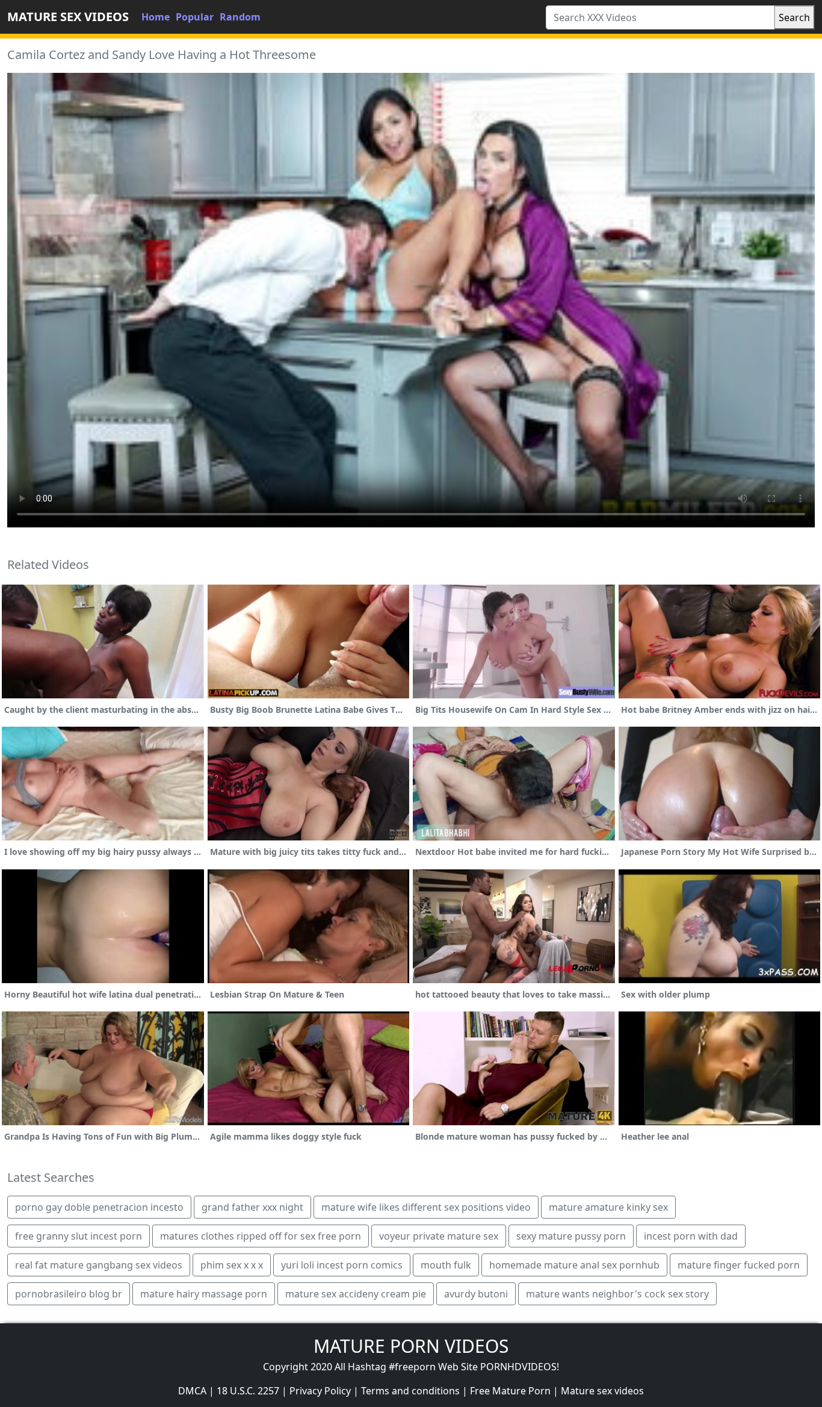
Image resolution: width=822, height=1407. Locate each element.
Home (155, 16)
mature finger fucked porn (739, 1265)
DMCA (192, 1390)
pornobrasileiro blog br (68, 1293)
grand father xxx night (252, 1207)
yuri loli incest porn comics (342, 1265)
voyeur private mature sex (438, 1236)
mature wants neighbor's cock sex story (617, 1293)
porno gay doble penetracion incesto (99, 1207)
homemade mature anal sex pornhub (574, 1265)
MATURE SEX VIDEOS (68, 16)
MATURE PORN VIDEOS (411, 1346)
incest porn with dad (691, 1236)
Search (794, 17)
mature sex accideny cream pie (355, 1293)
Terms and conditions (410, 1390)
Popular (195, 16)
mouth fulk (446, 1265)
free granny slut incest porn (78, 1236)
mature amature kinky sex (608, 1207)
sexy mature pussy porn (571, 1236)
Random (240, 16)
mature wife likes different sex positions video (426, 1207)
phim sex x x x (231, 1265)
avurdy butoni (476, 1293)
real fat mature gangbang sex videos (98, 1265)
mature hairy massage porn (203, 1293)
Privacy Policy (320, 1390)
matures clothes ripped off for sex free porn (260, 1236)
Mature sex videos (602, 1390)
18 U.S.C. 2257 (248, 1390)
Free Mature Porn (510, 1390)
